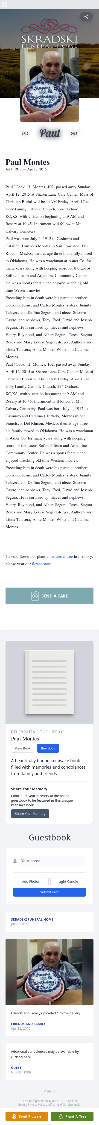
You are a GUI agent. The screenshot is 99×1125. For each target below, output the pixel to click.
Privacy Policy (36, 1105)
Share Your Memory (30, 813)
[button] (50, 972)
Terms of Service (62, 1105)
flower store (41, 563)
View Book (22, 748)
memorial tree (61, 556)
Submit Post (49, 892)
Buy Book (48, 748)
